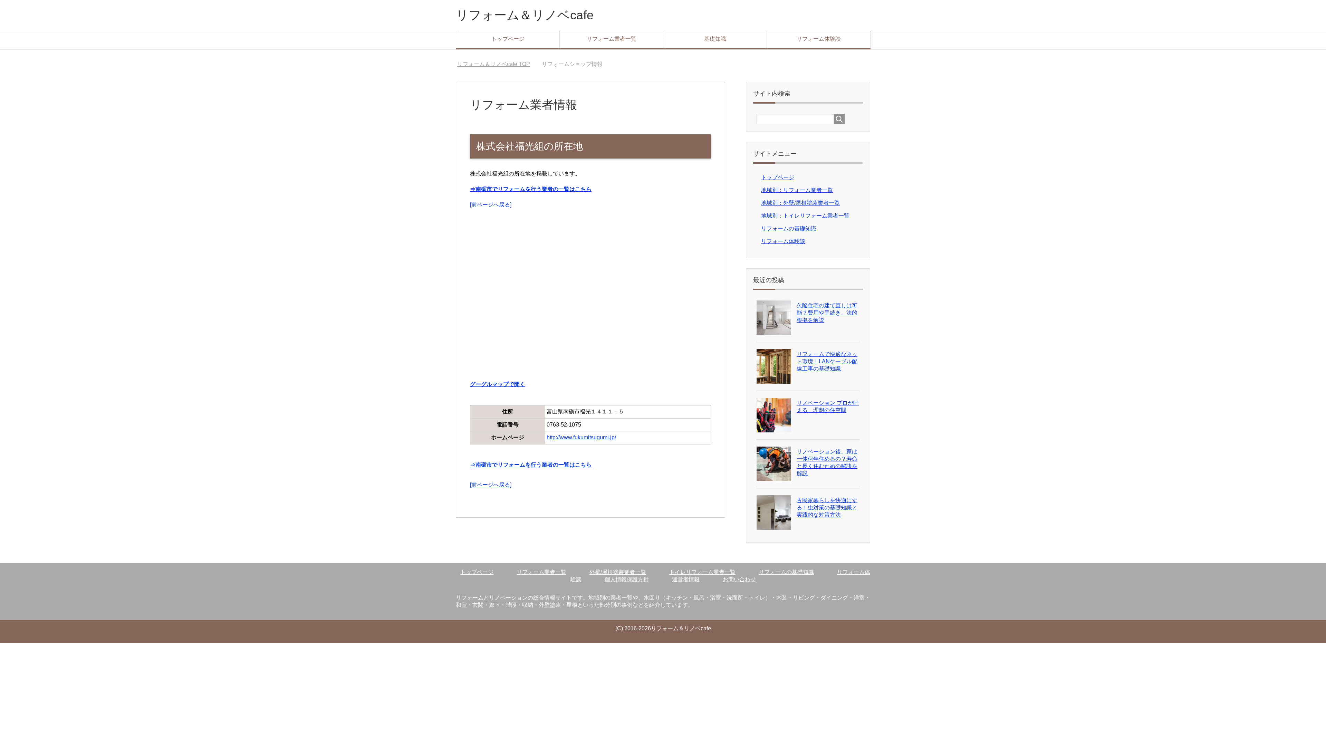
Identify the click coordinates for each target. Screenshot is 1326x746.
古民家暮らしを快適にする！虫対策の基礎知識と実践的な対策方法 (827, 507)
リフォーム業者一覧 (611, 39)
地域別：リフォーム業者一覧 (797, 190)
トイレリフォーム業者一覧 (702, 572)
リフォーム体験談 (819, 39)
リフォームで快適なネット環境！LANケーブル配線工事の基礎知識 (827, 361)
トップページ (508, 39)
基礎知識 (715, 39)
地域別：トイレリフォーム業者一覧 (805, 216)
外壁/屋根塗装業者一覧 (617, 572)
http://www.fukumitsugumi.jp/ (581, 437)
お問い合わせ (739, 579)
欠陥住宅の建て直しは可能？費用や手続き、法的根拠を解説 (827, 313)
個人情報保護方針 (627, 579)
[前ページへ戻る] (490, 205)
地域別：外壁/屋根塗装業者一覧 (800, 203)
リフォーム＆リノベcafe (525, 15)
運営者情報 (686, 579)
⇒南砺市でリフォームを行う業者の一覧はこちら (531, 189)
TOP (493, 64)
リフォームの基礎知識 (788, 228)
